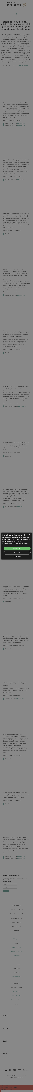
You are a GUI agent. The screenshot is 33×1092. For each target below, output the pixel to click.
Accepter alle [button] (17, 548)
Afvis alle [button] (17, 553)
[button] (16, 557)
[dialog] (16, 546)
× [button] (29, 534)
